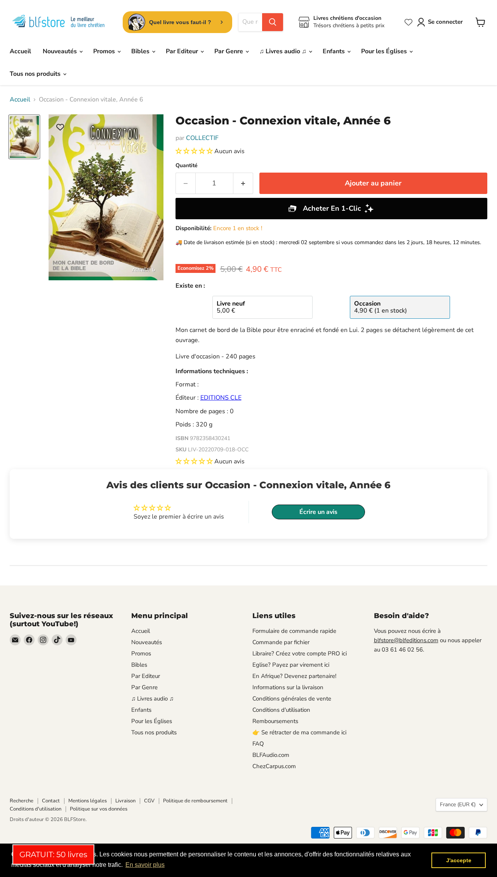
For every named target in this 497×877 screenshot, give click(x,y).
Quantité (187, 165)
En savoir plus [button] (145, 864)
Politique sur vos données (98, 808)
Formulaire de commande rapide (294, 631)
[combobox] (250, 22)
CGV (149, 800)
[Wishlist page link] (408, 22)
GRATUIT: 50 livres (53, 854)
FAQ (258, 744)
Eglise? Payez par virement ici (290, 665)
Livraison (125, 800)
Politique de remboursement (195, 800)
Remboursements (275, 721)
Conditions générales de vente (291, 698)
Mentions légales (87, 800)
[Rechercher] (272, 22)
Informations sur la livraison (287, 687)
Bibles (141, 51)
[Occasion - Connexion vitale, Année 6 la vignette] (24, 137)
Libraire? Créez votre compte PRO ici (299, 653)
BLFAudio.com (270, 755)
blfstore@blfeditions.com (406, 640)
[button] (195, 151)
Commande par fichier (280, 642)
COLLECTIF (202, 138)
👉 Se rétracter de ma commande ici (299, 732)
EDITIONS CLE (221, 397)
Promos (104, 51)
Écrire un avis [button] (318, 512)
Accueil (20, 51)
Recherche (21, 800)
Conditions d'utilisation (281, 710)
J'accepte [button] (458, 860)
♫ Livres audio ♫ (283, 51)
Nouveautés (60, 51)
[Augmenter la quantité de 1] (243, 183)
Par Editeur (183, 51)
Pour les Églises (384, 51)
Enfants (334, 51)
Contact (51, 800)
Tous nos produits (36, 74)
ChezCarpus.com (274, 766)
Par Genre (229, 51)
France (458, 804)
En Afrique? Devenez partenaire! (294, 676)
